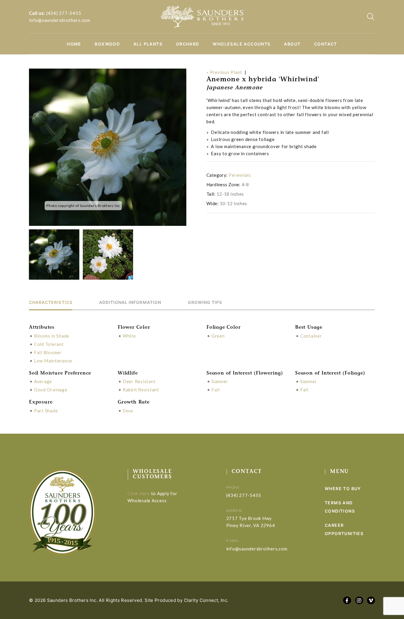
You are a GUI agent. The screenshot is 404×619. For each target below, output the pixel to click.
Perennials (240, 175)
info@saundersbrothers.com (59, 20)
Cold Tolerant (49, 344)
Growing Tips (205, 302)
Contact (325, 44)
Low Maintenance (53, 360)
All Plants (147, 44)
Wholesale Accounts (241, 44)
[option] (107, 147)
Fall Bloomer (48, 352)
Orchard (187, 44)
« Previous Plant (224, 72)
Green (218, 335)
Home (74, 44)
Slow (128, 410)
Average (43, 381)
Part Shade (46, 410)
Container (311, 335)
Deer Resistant (139, 381)
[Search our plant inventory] (370, 16)
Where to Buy (343, 488)
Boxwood (107, 44)
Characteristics (50, 302)
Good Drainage (50, 389)
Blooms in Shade (51, 335)
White (129, 335)
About (292, 44)
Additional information (130, 302)
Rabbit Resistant (141, 389)
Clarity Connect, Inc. (206, 600)
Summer (219, 381)
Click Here (138, 493)
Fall (215, 389)
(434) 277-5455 (63, 13)
